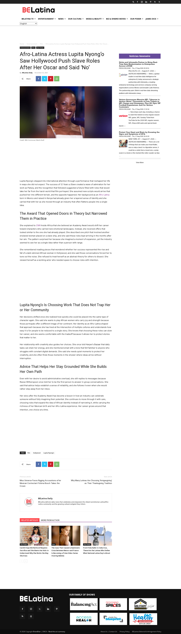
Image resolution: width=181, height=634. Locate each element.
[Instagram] (142, 2)
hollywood (37, 453)
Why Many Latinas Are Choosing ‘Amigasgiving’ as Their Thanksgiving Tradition (91, 481)
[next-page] (25, 561)
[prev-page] (21, 561)
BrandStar (37, 631)
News (61, 19)
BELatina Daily (27, 73)
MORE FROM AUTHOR (50, 520)
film (28, 453)
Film (41, 44)
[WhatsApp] (56, 78)
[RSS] (155, 2)
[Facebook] (137, 2)
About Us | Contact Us (109, 631)
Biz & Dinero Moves (116, 19)
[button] (133, 2)
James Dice (151, 19)
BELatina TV (28, 19)
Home (22, 44)
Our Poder (135, 19)
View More (140, 162)
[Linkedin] (146, 2)
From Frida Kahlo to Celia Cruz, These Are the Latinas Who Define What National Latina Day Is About (96, 550)
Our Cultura (74, 19)
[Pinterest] (151, 2)
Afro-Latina (104, 194)
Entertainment (46, 19)
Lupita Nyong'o (48, 453)
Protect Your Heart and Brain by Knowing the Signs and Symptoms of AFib (139, 133)
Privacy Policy (125, 631)
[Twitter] (159, 2)
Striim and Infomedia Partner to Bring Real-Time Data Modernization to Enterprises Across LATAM (138, 64)
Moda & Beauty (94, 19)
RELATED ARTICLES (29, 520)
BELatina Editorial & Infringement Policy (146, 631)
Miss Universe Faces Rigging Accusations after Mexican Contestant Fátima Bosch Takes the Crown (40, 483)
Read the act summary (56, 631)
